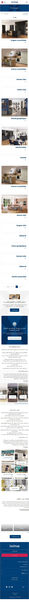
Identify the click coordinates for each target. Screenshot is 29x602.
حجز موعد (15, 555)
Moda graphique (18, 118)
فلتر (24, 13)
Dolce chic (21, 215)
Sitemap (14, 594)
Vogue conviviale (18, 40)
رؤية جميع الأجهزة (15, 536)
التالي (8, 286)
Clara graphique (18, 246)
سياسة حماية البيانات (15, 593)
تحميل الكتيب (15, 551)
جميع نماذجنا (25, 384)
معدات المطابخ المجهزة (24, 566)
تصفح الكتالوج (14, 303)
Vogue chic (21, 225)
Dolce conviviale (18, 69)
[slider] (14, 404)
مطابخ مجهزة (25, 564)
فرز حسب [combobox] (6, 13)
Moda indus (21, 147)
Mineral (22, 236)
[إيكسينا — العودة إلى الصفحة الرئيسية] (14, 2)
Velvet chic (21, 256)
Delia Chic (21, 90)
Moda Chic (21, 79)
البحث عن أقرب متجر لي (14, 330)
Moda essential (19, 277)
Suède (23, 157)
